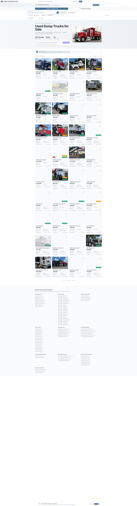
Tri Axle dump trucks (85, 295)
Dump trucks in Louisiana (63, 321)
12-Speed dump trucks (85, 363)
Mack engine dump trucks (63, 330)
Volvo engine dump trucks (63, 336)
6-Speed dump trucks (85, 357)
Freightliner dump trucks (40, 301)
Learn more (68, 504)
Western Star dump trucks (40, 300)
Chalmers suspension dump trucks (87, 336)
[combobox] (33, 18)
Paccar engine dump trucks (63, 333)
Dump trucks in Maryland (63, 315)
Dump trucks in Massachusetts (64, 318)
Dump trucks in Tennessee (63, 298)
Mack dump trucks (39, 295)
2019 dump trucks (39, 333)
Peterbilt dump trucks (39, 298)
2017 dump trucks (39, 336)
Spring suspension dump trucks (87, 333)
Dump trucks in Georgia (63, 306)
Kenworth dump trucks (40, 297)
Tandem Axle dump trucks (86, 298)
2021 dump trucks (38, 330)
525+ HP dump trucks (39, 372)
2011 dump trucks (38, 345)
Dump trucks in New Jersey (63, 301)
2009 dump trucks (39, 348)
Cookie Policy (72, 504)
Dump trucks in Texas (62, 297)
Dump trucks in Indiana (62, 312)
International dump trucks (40, 303)
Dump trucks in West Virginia (63, 324)
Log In (81, 1)
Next (73, 280)
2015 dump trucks (39, 339)
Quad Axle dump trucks (85, 297)
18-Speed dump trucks (85, 360)
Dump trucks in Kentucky (63, 309)
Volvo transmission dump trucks (64, 360)
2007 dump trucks (39, 351)
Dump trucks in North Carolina (64, 300)
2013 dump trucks (39, 342)
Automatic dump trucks (40, 357)
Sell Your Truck (75, 1)
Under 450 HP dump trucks (40, 369)
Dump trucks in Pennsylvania (63, 303)
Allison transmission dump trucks (64, 357)
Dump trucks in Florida (62, 295)
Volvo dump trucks (39, 306)
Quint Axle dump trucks (85, 300)
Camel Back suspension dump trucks (88, 330)
